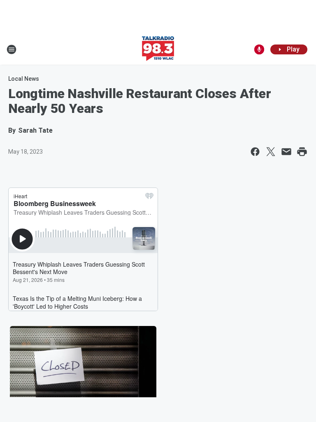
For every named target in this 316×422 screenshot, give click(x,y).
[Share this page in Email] (286, 151)
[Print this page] (302, 151)
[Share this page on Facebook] (255, 151)
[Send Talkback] (259, 49)
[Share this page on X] (270, 151)
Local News (23, 78)
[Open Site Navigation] (11, 49)
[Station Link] (158, 49)
